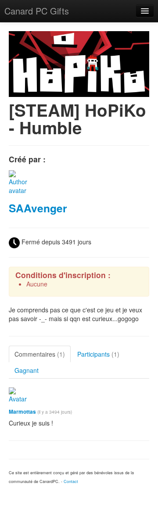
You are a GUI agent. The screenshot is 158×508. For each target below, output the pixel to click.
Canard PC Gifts (36, 10)
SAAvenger (38, 208)
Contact (71, 481)
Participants (98, 354)
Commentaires (39, 354)
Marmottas (22, 411)
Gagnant (26, 370)
